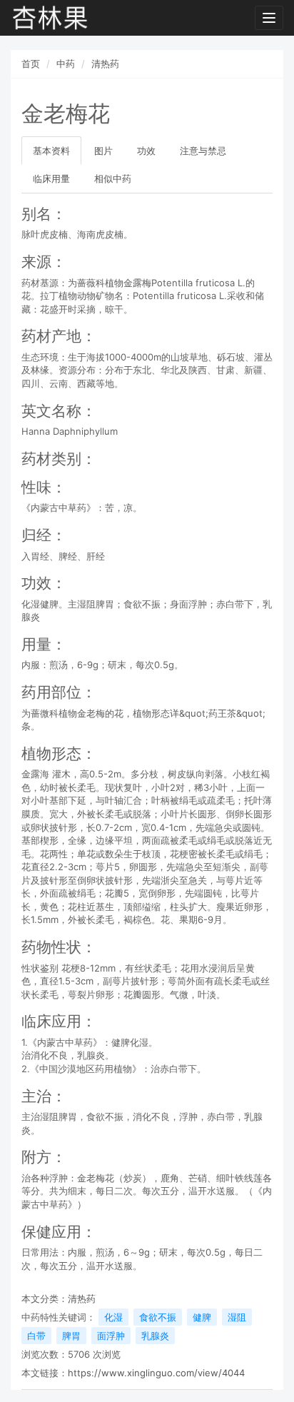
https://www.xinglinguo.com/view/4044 (156, 1372)
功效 (146, 150)
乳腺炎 (155, 1335)
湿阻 (237, 1317)
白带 (36, 1335)
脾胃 (71, 1335)
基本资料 (51, 150)
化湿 (113, 1317)
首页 (30, 63)
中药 (65, 63)
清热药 (105, 63)
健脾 (202, 1317)
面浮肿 (111, 1335)
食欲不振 (157, 1317)
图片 (103, 150)
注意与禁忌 (203, 150)
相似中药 (112, 178)
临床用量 (51, 178)
